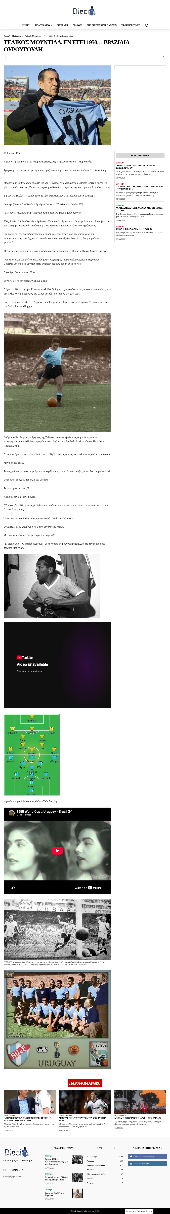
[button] (147, 25)
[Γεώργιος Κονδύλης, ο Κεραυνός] (77, 1193)
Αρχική (7, 36)
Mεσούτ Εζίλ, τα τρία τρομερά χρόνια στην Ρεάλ (82, 1119)
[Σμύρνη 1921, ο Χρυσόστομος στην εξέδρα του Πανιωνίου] (77, 1159)
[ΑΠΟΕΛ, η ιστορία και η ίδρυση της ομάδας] (140, 1102)
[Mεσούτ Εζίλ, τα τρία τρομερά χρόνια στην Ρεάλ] (85, 1102)
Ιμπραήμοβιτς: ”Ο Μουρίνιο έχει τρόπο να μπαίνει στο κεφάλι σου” (27, 1119)
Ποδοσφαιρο (17, 36)
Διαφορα (120, 163)
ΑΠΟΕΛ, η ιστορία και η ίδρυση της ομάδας (137, 1118)
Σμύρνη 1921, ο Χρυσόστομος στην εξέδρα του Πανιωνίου (56, 1161)
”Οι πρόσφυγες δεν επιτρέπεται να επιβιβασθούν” (135, 166)
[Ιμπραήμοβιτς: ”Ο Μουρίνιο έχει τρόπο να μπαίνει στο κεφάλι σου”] (30, 1102)
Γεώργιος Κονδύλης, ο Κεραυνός (134, 229)
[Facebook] (163, 57)
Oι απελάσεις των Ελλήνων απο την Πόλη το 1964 (139, 209)
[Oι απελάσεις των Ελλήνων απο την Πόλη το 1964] (77, 1177)
